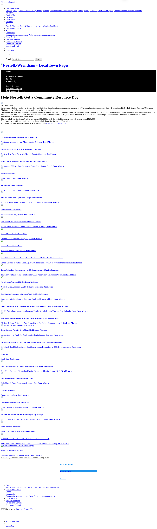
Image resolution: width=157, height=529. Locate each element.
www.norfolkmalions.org (56, 123)
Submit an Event (12, 46)
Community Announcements (17, 35)
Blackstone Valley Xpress (32, 11)
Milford (80, 11)
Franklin (46, 11)
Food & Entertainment (28, 26)
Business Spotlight (13, 39)
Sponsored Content (13, 44)
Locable (19, 509)
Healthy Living (44, 26)
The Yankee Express (105, 11)
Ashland (9, 11)
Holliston (53, 11)
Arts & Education (13, 26)
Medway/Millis (71, 11)
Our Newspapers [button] (12, 8)
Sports (8, 30)
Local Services (11, 37)
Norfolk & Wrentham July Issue (36, 457)
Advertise (9, 17)
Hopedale (61, 11)
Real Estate (54, 26)
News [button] (8, 24)
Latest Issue (10, 19)
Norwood (93, 11)
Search (8, 59)
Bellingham (17, 11)
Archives (9, 22)
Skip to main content (9, 2)
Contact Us (10, 15)
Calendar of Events (13, 28)
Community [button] (10, 33)
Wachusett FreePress (134, 11)
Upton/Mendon (120, 11)
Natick (86, 11)
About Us (9, 13)
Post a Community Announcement (42, 35)
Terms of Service (30, 509)
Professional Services (14, 41)
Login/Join (10, 50)
